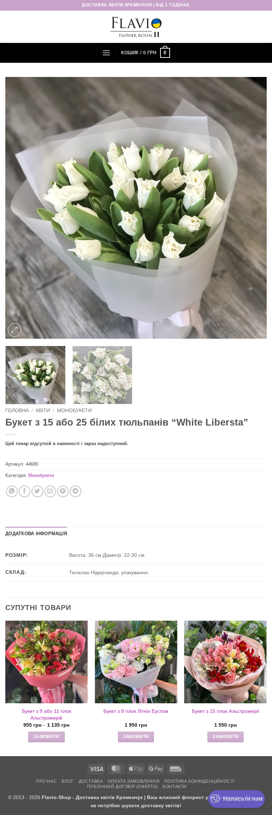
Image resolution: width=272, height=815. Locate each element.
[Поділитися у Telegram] (75, 491)
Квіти (43, 410)
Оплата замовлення (133, 781)
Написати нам (243, 799)
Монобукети (74, 410)
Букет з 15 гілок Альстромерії (225, 711)
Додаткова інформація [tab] (36, 533)
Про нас (46, 781)
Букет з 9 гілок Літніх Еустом (135, 711)
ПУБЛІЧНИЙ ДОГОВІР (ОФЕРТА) (122, 786)
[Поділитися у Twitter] (37, 491)
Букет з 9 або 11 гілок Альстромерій (46, 714)
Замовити (47, 736)
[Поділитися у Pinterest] (63, 491)
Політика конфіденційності (199, 781)
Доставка (91, 781)
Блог (68, 781)
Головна (17, 410)
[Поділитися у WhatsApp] (12, 491)
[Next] (252, 208)
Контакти (175, 786)
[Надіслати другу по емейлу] (50, 491)
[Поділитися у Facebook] (24, 491)
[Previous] (19, 208)
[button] (106, 52)
